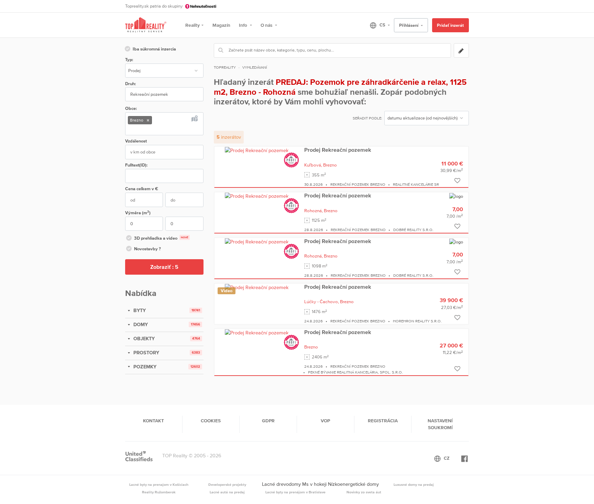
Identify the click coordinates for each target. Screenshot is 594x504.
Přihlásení (409, 25)
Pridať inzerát (450, 25)
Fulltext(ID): (136, 165)
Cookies (211, 420)
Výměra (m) (138, 212)
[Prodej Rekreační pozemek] (256, 150)
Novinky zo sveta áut (363, 492)
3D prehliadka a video (161, 238)
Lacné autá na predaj (227, 492)
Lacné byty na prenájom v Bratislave (295, 492)
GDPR (268, 420)
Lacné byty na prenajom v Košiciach (158, 484)
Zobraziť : (164, 267)
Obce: (131, 108)
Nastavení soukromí (440, 424)
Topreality (225, 67)
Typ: (129, 59)
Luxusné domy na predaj (414, 484)
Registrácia (383, 420)
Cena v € (141, 188)
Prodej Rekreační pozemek (337, 150)
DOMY (140, 324)
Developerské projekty (227, 484)
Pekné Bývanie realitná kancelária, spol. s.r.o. (355, 372)
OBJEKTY (143, 338)
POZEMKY (144, 366)
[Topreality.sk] (145, 25)
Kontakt (153, 420)
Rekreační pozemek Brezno (357, 184)
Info (243, 25)
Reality (192, 25)
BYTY (139, 310)
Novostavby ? (147, 248)
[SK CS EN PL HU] (377, 25)
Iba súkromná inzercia (154, 48)
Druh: (130, 83)
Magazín (221, 25)
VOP (325, 420)
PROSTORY (145, 352)
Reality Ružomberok (159, 492)
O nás (267, 25)
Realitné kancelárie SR (416, 184)
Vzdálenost (136, 141)
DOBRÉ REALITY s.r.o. (413, 230)
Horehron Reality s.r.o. (417, 321)
